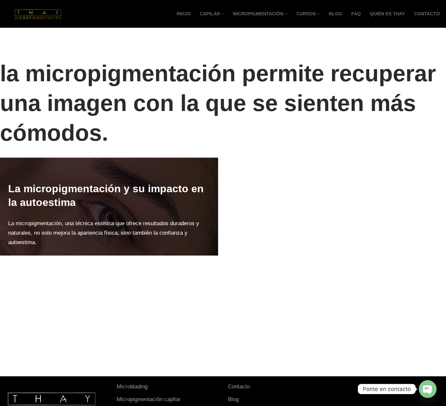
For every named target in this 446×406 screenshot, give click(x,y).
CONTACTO (427, 13)
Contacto (239, 386)
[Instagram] (343, 388)
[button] (223, 14)
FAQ (356, 13)
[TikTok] (354, 388)
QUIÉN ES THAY (387, 13)
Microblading (132, 386)
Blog (335, 13)
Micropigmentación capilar (149, 399)
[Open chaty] (428, 389)
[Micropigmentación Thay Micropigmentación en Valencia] (37, 14)
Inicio (184, 13)
